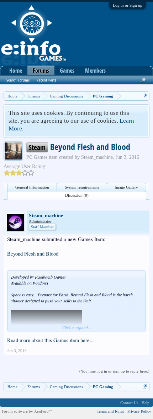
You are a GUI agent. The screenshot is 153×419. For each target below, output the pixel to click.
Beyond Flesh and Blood (32, 253)
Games (67, 70)
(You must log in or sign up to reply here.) (114, 371)
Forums (41, 70)
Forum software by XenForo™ (27, 411)
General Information (32, 187)
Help (145, 403)
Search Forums (18, 80)
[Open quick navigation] (145, 96)
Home (15, 70)
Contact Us (129, 403)
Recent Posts (46, 80)
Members (95, 70)
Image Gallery (126, 187)
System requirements (82, 187)
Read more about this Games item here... (50, 340)
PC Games (36, 157)
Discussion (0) (77, 195)
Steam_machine (97, 157)
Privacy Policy (139, 411)
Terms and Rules (110, 411)
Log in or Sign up (127, 5)
